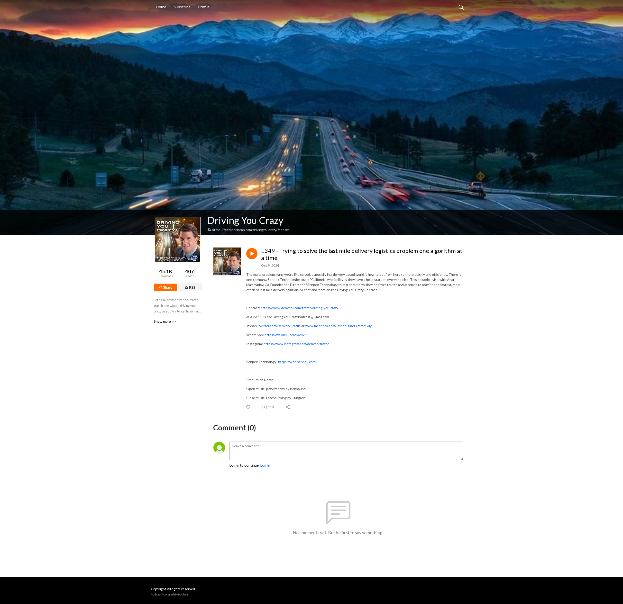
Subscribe (182, 6)
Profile (204, 6)
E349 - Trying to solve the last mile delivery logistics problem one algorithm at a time (361, 254)
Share (167, 287)
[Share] (288, 407)
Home (161, 6)
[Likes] (248, 407)
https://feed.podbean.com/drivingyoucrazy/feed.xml (251, 230)
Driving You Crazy (245, 220)
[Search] (461, 7)
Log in (265, 465)
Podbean (184, 594)
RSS (192, 287)
